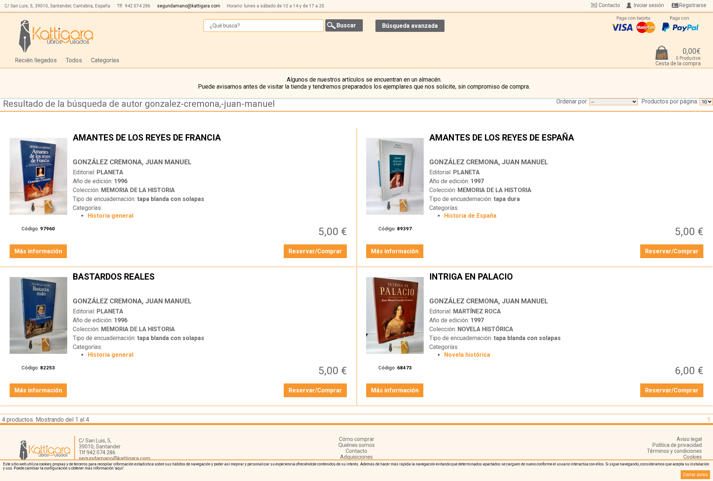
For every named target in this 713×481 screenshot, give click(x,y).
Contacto (609, 5)
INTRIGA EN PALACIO (567, 282)
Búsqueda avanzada (410, 25)
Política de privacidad (677, 445)
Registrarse (692, 5)
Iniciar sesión (649, 5)
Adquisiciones (356, 457)
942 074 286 (137, 6)
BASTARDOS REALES (211, 282)
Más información (38, 251)
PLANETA (110, 172)
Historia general (110, 215)
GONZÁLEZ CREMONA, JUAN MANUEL (132, 162)
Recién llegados (36, 60)
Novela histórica (467, 354)
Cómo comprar (356, 439)
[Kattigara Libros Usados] (56, 36)
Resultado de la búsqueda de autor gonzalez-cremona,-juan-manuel (139, 104)
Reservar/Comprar (315, 251)
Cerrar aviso (695, 474)
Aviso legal (689, 439)
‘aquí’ (119, 468)
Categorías (105, 60)
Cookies (692, 457)
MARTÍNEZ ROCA (477, 311)
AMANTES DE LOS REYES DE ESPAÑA (567, 143)
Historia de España (470, 215)
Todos (74, 60)
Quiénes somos (356, 445)
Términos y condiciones (674, 451)
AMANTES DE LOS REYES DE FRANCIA (211, 143)
